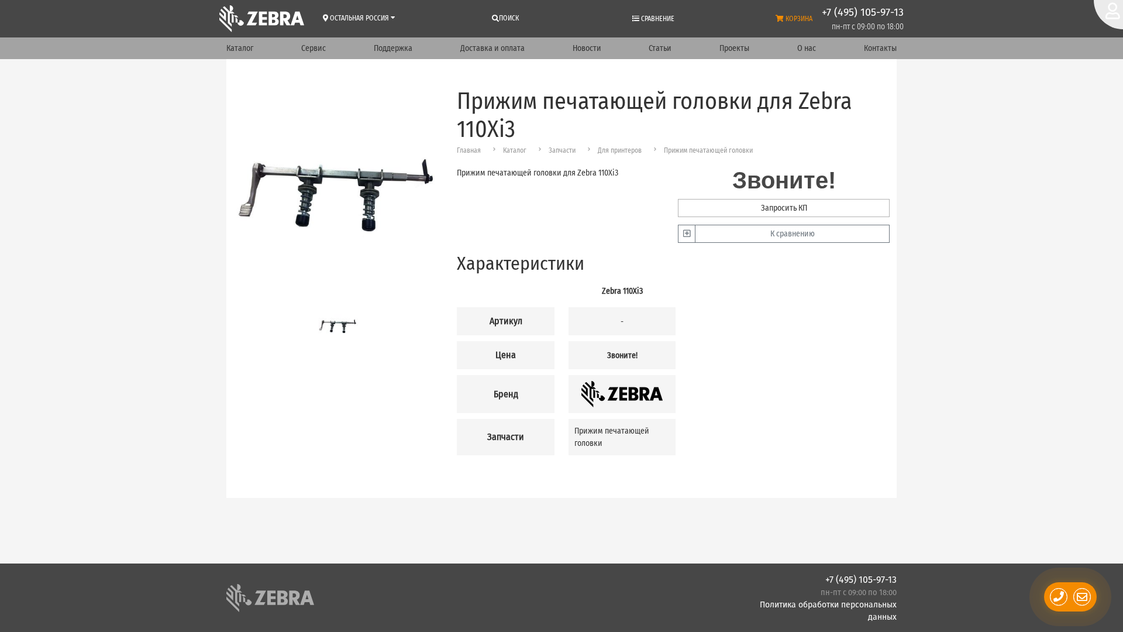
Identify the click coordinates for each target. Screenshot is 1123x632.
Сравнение (656, 19)
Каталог (239, 48)
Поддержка (393, 48)
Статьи (660, 48)
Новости (587, 48)
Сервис (313, 48)
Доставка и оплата (492, 48)
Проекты (734, 48)
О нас (806, 48)
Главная (469, 150)
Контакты (880, 48)
